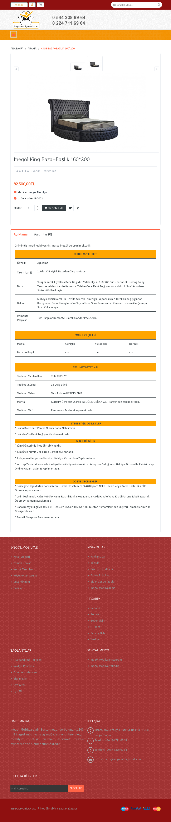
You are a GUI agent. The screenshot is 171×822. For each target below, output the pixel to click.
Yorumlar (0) (43, 234)
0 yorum (35, 171)
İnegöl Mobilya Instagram (106, 659)
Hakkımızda (98, 556)
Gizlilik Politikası (100, 575)
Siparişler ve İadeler (103, 581)
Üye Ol (18, 691)
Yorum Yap (50, 171)
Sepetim (96, 614)
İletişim (95, 563)
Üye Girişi (19, 685)
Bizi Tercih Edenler (102, 569)
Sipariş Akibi (98, 633)
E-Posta (95, 627)
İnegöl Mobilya (38, 192)
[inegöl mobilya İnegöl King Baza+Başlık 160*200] (78, 67)
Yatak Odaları (22, 557)
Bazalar (18, 588)
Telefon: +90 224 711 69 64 (111, 740)
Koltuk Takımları (23, 569)
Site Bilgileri (21, 678)
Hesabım (96, 608)
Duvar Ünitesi (22, 582)
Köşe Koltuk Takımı (25, 575)
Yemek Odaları (22, 563)
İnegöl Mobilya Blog (103, 588)
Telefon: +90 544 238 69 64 (111, 750)
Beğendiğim (98, 620)
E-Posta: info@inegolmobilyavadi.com (118, 759)
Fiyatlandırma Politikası (28, 660)
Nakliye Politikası (24, 666)
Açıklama (21, 234)
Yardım (95, 639)
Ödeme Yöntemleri (25, 672)
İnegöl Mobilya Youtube (105, 666)
